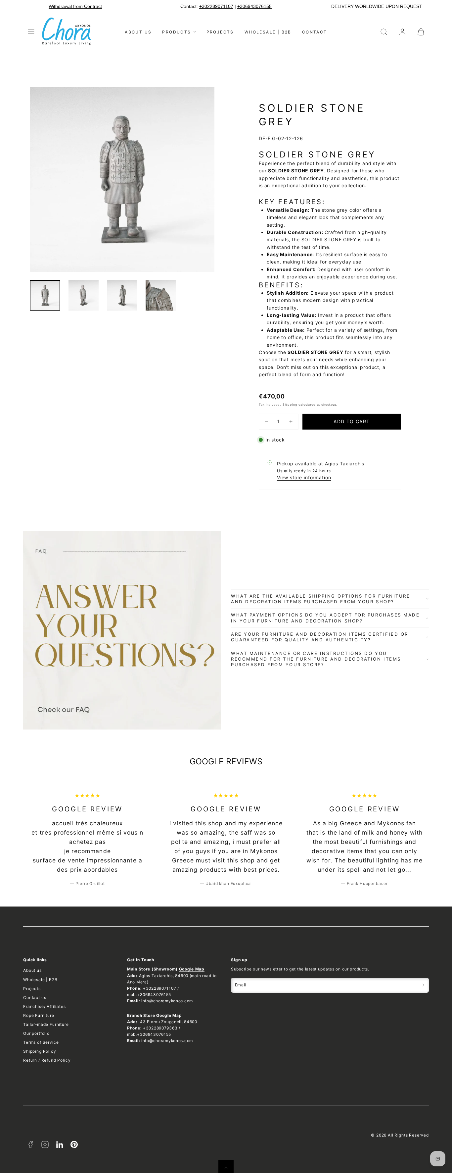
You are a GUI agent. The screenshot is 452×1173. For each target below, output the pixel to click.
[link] (402, 32)
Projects (220, 31)
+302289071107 (216, 6)
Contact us (34, 997)
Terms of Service (41, 1042)
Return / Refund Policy (46, 1060)
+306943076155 (254, 6)
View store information (304, 477)
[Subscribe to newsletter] (423, 985)
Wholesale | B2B (268, 31)
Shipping (290, 404)
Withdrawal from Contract (75, 6)
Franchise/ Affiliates (44, 1006)
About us (138, 31)
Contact (314, 31)
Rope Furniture (38, 1015)
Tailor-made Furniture (46, 1024)
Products (176, 31)
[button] (31, 32)
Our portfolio (36, 1033)
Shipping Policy (39, 1051)
